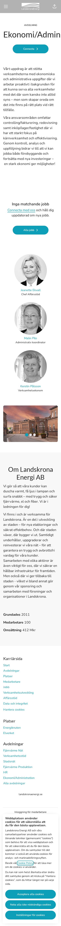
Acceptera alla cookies (30, 894)
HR (5, 772)
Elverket (8, 733)
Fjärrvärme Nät (13, 750)
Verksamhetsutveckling (18, 693)
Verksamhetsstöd (14, 756)
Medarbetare (11, 682)
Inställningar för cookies (30, 915)
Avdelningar (11, 671)
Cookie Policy (25, 863)
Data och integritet (15, 704)
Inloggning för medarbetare (30, 812)
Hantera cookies (14, 710)
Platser (8, 676)
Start (6, 665)
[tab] (26, 434)
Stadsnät (9, 761)
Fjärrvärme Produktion (17, 767)
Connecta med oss (21, 210)
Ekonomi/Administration (18, 778)
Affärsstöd (10, 698)
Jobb (6, 687)
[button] (54, 6)
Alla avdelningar (14, 783)
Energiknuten (12, 728)
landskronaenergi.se (30, 794)
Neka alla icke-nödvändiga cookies (30, 904)
